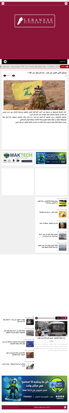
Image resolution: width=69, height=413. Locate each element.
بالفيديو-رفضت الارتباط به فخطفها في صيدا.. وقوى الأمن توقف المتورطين (13, 343)
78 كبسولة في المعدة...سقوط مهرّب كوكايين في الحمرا (15, 67)
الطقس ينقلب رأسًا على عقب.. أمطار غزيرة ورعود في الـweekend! (48, 235)
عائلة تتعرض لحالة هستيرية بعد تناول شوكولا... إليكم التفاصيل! (15, 354)
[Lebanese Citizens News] (34, 21)
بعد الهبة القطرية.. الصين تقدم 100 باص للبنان (51, 338)
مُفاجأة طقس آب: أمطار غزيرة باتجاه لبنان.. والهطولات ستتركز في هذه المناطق (14, 332)
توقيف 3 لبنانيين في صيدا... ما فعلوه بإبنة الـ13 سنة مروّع (14, 321)
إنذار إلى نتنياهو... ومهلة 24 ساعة (49, 223)
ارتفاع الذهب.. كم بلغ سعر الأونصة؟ (48, 212)
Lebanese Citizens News (26, 407)
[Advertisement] (34, 45)
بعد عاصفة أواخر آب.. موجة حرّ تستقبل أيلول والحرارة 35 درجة (49, 67)
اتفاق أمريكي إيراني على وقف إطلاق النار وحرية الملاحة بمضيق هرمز (48, 246)
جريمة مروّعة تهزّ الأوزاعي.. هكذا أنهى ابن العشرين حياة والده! (47, 202)
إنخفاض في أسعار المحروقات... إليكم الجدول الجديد (13, 365)
